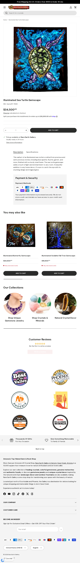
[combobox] (40, 13)
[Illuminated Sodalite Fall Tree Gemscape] (59, 235)
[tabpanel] (40, 163)
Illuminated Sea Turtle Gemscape (19, 20)
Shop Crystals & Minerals (40, 319)
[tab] (18, 152)
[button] (75, 7)
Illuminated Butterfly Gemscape (16, 256)
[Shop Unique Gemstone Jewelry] (14, 304)
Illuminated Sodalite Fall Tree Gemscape (58, 256)
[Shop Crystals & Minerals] (40, 304)
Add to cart (53, 130)
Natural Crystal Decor (65, 318)
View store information (14, 142)
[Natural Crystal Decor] (66, 304)
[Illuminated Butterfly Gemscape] (20, 235)
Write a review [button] (40, 352)
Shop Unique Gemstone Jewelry (14, 319)
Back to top (40, 449)
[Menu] (4, 7)
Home (5, 20)
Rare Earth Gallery (13, 554)
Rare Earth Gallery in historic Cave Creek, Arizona (54, 463)
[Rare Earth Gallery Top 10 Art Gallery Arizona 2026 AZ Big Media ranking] (19, 422)
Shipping (6, 113)
